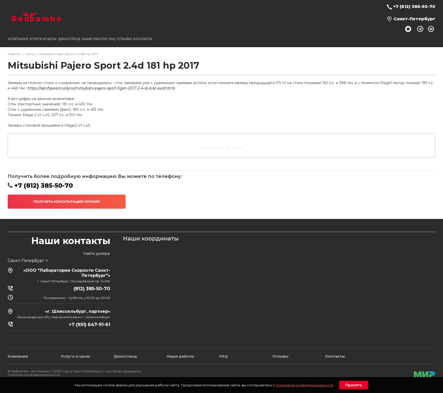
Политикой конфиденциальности (304, 385)
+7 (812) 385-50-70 (414, 6)
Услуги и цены (75, 356)
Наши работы (94, 39)
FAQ (112, 39)
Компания (18, 356)
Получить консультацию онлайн (66, 202)
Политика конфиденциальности (34, 375)
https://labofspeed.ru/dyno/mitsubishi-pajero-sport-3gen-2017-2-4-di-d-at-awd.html (100, 88)
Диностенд (69, 39)
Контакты (142, 39)
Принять (353, 385)
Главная (14, 54)
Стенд (30, 54)
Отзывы (124, 39)
